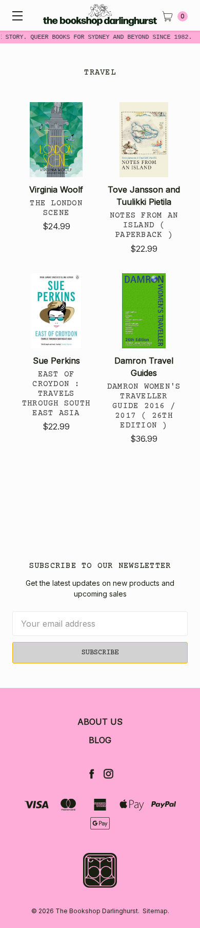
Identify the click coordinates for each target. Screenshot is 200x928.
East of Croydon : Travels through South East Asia (56, 394)
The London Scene (56, 208)
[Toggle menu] (15, 15)
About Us (100, 722)
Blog (100, 740)
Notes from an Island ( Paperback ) (144, 225)
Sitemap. (156, 911)
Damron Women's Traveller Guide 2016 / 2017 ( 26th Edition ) (144, 406)
